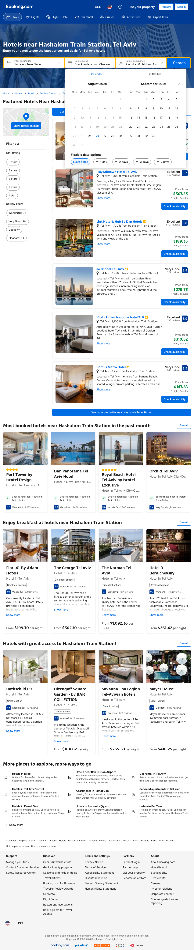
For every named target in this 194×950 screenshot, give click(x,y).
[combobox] (34, 64)
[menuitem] (12, 17)
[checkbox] (120, 99)
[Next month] (178, 83)
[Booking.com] (19, 7)
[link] (26, 162)
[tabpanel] (125, 123)
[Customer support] (120, 6)
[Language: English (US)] (109, 6)
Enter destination (22, 61)
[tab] (97, 74)
